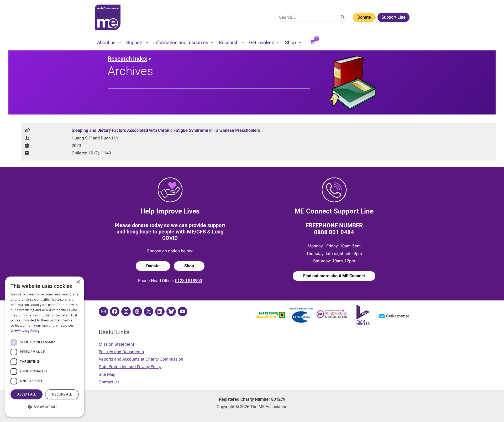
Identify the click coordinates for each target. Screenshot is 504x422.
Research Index (127, 58)
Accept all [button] (26, 394)
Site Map (107, 374)
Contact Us (109, 381)
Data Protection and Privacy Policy (130, 366)
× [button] (78, 282)
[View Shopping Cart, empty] (312, 42)
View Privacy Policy (25, 331)
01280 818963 (188, 280)
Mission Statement (116, 344)
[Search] (343, 17)
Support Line (393, 17)
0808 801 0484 (334, 232)
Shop (189, 265)
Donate (364, 17)
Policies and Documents (121, 351)
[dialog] (44, 347)
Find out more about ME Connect (334, 275)
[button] (118, 42)
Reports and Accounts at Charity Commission (141, 359)
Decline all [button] (62, 394)
